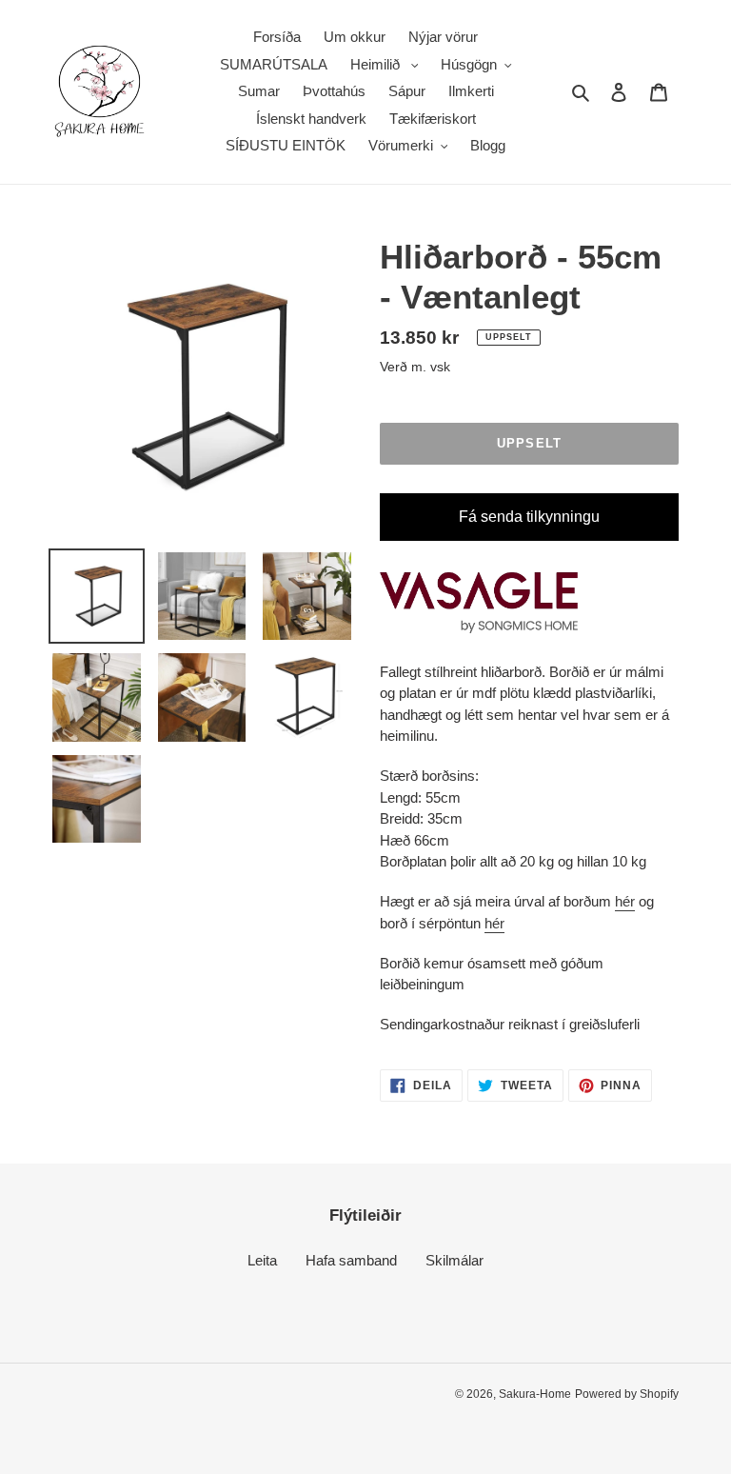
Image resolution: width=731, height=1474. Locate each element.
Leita (262, 1260)
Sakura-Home (535, 1394)
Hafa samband (351, 1260)
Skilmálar (454, 1260)
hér (625, 901)
